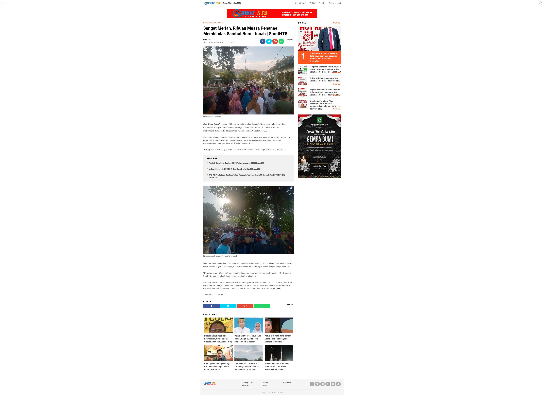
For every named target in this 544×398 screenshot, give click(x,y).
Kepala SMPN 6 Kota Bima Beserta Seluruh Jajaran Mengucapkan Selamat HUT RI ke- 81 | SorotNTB (325, 105)
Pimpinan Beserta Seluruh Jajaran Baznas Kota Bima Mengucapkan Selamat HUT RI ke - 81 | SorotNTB (325, 69)
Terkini (312, 3)
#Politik (221, 295)
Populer (322, 3)
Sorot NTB (279, 392)
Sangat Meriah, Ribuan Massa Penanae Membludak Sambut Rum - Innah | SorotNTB (245, 31)
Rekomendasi (335, 3)
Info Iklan (245, 385)
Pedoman (287, 383)
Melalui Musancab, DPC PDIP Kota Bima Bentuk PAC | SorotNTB (234, 169)
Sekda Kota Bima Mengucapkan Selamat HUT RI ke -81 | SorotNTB (325, 79)
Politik (220, 23)
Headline (212, 23)
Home (205, 23)
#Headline (209, 295)
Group (265, 385)
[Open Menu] (3, 3)
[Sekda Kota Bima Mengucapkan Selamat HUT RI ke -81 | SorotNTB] (302, 81)
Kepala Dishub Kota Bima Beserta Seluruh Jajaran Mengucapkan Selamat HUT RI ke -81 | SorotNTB (325, 92)
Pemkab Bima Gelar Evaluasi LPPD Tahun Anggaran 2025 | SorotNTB (236, 163)
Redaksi (265, 383)
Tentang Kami (247, 383)
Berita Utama (300, 3)
